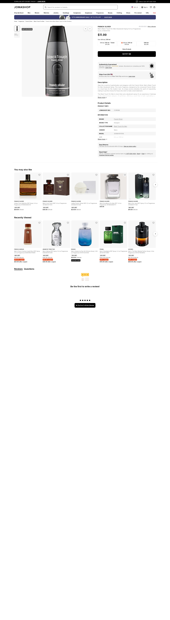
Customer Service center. (106, 155)
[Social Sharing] (85, 28)
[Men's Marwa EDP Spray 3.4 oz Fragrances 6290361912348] (68, 222)
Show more (101, 97)
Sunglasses (77, 13)
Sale (154, 13)
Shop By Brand (18, 13)
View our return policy (130, 146)
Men (29, 13)
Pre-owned (137, 13)
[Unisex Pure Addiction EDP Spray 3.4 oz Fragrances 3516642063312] (39, 175)
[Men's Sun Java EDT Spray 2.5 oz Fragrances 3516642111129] (153, 175)
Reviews (18, 269)
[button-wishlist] (151, 7)
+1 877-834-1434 (130, 153)
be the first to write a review (85, 305)
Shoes (128, 13)
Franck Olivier (29, 21)
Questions (29, 269)
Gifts (147, 13)
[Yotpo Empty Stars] (143, 26)
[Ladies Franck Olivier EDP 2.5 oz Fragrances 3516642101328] (96, 175)
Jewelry (55, 13)
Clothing (119, 13)
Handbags (66, 13)
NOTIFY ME (126, 54)
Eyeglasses (88, 13)
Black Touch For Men (39, 21)
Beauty (110, 13)
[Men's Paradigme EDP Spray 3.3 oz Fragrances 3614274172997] (125, 222)
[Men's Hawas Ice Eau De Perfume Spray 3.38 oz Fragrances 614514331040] (96, 222)
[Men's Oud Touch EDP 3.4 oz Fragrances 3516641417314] (68, 175)
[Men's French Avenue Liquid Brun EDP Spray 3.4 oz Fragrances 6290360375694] (39, 222)
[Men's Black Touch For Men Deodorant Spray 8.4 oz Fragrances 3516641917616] (90, 28)
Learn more (108, 67)
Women (37, 13)
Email (138, 153)
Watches (46, 13)
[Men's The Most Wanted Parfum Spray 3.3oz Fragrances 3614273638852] (153, 222)
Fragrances (100, 13)
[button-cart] (154, 7)
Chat (143, 153)
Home (15, 21)
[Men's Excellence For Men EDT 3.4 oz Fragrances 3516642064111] (125, 175)
